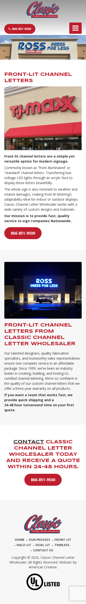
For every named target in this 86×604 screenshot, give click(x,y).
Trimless (62, 545)
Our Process (39, 539)
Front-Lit (62, 539)
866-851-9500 (21, 29)
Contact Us (43, 550)
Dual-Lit (43, 545)
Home (19, 539)
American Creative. (43, 567)
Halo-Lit (23, 545)
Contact (28, 442)
